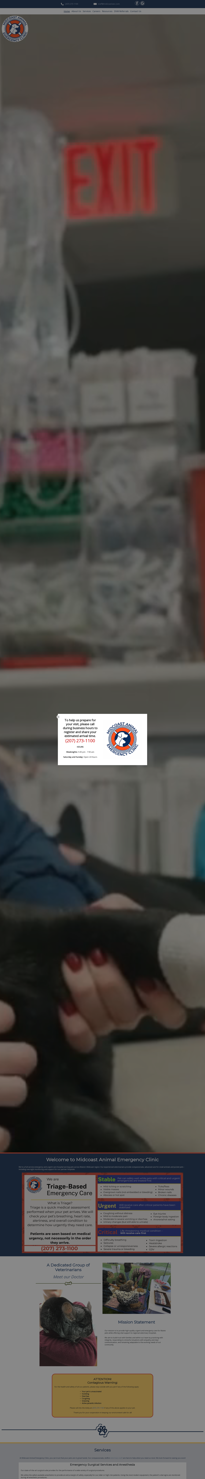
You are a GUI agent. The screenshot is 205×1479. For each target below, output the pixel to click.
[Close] (58, 717)
